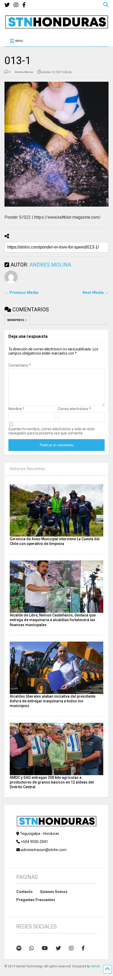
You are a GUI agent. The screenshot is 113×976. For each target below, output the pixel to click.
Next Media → (96, 292)
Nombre (16, 409)
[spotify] (18, 948)
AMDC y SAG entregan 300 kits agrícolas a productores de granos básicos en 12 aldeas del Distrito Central (52, 782)
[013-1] (56, 144)
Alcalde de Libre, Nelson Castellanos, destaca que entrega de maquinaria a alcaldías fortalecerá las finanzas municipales (53, 620)
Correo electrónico (74, 409)
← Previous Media (21, 292)
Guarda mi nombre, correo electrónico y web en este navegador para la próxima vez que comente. (51, 431)
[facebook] (24, 5)
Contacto (24, 892)
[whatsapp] (31, 948)
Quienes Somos (54, 892)
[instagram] (16, 5)
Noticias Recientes (27, 469)
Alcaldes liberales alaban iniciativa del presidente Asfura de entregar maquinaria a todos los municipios (52, 701)
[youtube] (45, 948)
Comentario (19, 365)
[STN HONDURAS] (56, 27)
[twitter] (7, 5)
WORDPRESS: (17, 320)
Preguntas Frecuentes (35, 900)
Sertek (95, 966)
